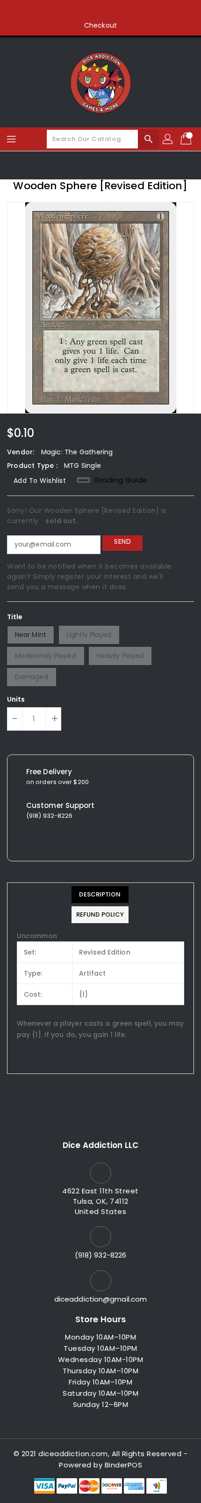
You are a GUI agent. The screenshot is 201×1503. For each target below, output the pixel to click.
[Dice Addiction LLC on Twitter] (83, 11)
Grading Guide (120, 480)
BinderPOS (124, 1465)
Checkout (100, 25)
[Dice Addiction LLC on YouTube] (118, 11)
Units (16, 699)
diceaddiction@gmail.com (100, 1299)
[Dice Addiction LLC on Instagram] (100, 11)
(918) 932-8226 (100, 1255)
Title (15, 617)
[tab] (100, 894)
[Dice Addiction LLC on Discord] (136, 11)
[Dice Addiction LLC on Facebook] (65, 11)
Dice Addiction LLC (100, 1145)
